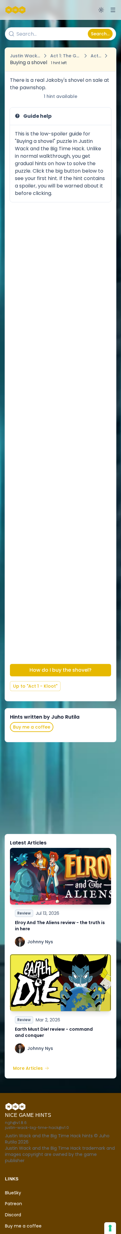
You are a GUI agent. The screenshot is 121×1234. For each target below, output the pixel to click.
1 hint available (60, 96)
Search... (100, 34)
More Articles (28, 1068)
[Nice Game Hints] (16, 10)
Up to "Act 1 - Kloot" (35, 686)
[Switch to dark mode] (101, 10)
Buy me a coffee (31, 727)
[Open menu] (113, 10)
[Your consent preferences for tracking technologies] (110, 1228)
